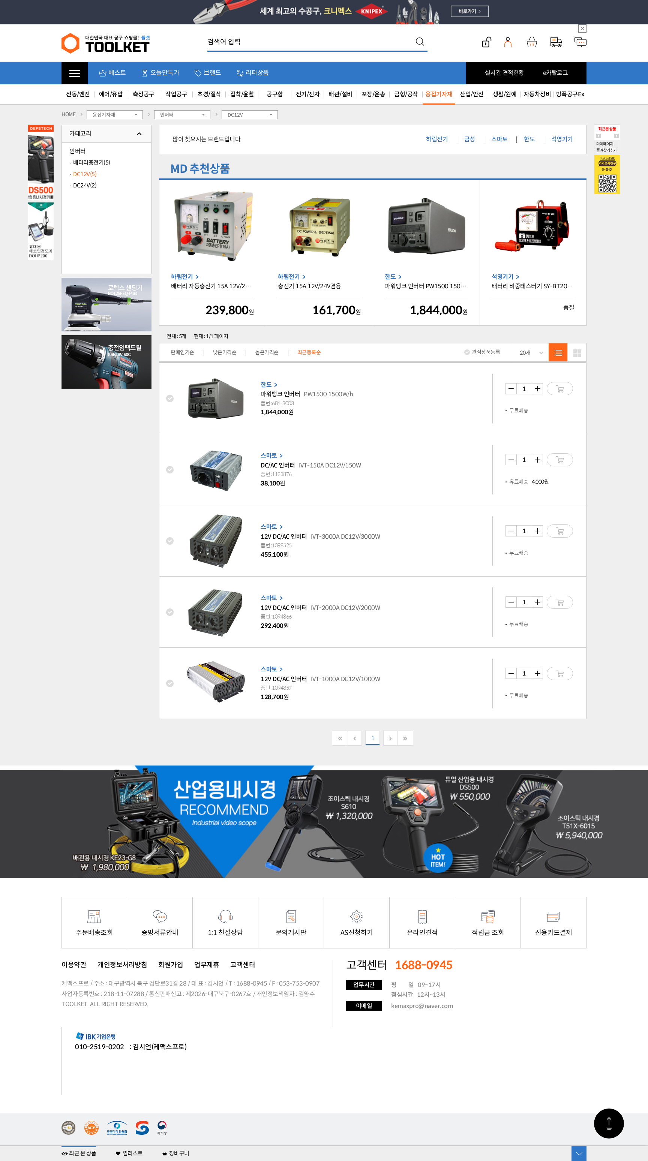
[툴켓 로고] (106, 43)
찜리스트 (133, 1153)
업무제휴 (206, 965)
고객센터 (242, 965)
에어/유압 (111, 94)
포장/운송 (374, 94)
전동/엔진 (78, 94)
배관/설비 (340, 94)
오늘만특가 (165, 73)
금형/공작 (406, 94)
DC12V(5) (84, 174)
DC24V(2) (84, 185)
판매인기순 (182, 352)
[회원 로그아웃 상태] (486, 42)
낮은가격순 (225, 352)
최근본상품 (607, 129)
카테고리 (80, 134)
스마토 (499, 139)
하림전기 (437, 139)
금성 (469, 139)
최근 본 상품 (82, 1153)
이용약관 (74, 965)
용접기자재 (439, 94)
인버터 (77, 151)
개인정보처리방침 (122, 965)
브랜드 (212, 73)
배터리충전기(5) (91, 162)
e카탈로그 (555, 73)
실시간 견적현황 (504, 73)
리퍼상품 (257, 73)
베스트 (117, 73)
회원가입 (170, 965)
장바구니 (179, 1153)
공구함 (275, 94)
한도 (529, 139)
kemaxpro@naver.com (422, 1006)
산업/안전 (472, 94)
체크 (174, 398)
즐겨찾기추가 (606, 150)
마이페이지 (604, 144)
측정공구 (143, 94)
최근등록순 (309, 352)
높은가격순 (267, 352)
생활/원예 (505, 94)
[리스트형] (558, 352)
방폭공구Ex (570, 94)
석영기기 (562, 139)
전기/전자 (308, 94)
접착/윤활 (242, 94)
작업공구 (176, 94)
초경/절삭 (209, 94)
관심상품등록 (486, 352)
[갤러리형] (576, 352)
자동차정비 (537, 94)
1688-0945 (251, 983)
